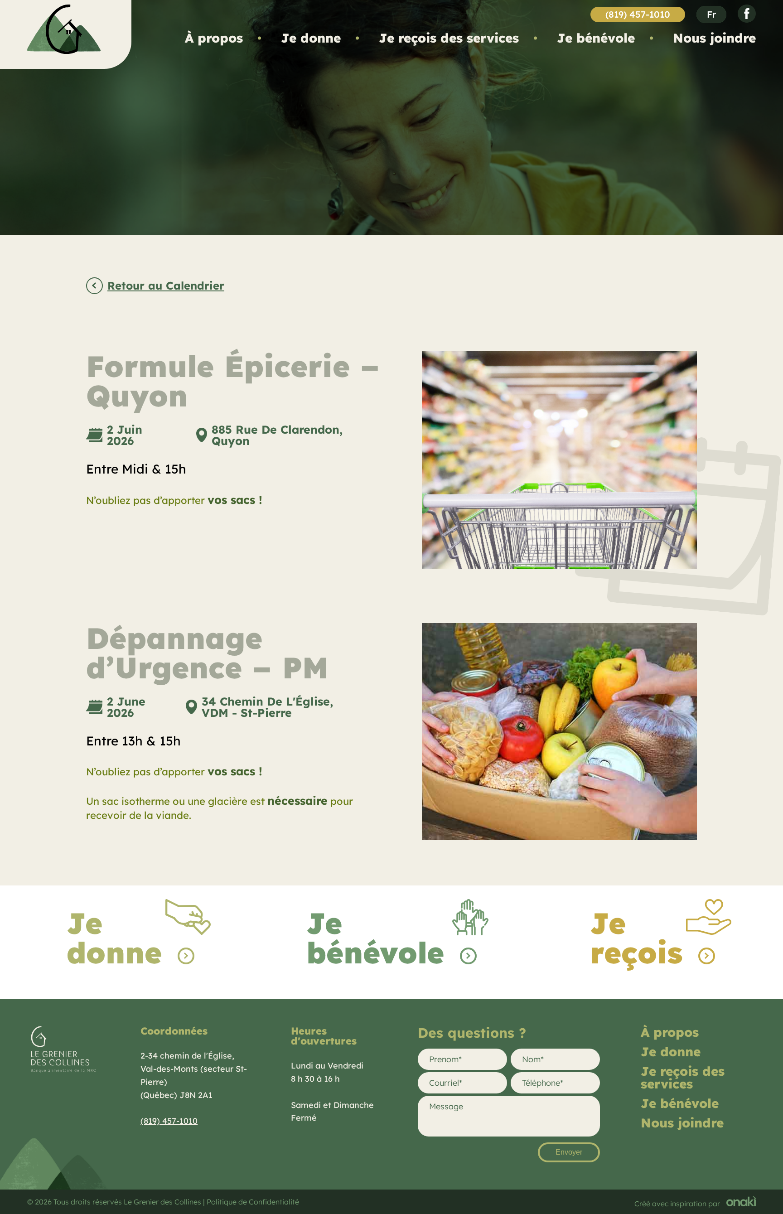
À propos (214, 38)
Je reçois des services (449, 38)
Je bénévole (596, 38)
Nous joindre (714, 38)
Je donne (311, 38)
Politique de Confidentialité (253, 1201)
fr (711, 14)
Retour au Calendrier (165, 286)
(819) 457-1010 (637, 14)
